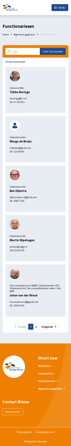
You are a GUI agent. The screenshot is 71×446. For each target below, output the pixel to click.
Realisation (30, 441)
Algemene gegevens (24, 34)
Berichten (44, 366)
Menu (61, 8)
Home (6, 34)
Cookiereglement (44, 432)
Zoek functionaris (53, 51)
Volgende (47, 327)
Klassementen (46, 381)
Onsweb (42, 441)
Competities (45, 373)
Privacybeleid (24, 432)
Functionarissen (48, 34)
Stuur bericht (12, 412)
